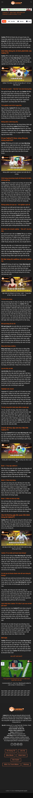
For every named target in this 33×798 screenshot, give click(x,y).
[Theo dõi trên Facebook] (11, 744)
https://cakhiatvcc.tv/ (19, 730)
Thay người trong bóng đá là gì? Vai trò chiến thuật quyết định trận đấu (16, 679)
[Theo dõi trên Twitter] (18, 744)
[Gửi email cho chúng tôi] (21, 744)
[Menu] (2, 2)
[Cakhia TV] (16, 3)
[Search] (31, 2)
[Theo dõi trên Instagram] (15, 744)
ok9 (9, 691)
